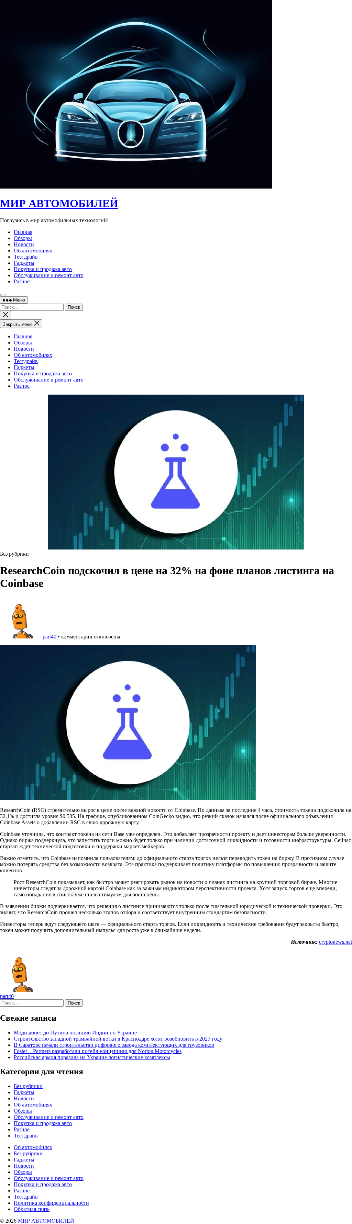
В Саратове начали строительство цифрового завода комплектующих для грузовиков (114, 1045)
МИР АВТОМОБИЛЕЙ (59, 203)
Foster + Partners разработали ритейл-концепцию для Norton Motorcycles (98, 1051)
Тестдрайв (26, 361)
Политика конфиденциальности (51, 1203)
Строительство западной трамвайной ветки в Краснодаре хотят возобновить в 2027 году (118, 1039)
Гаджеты (24, 367)
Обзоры (23, 342)
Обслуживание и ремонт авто (49, 380)
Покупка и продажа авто (43, 373)
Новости (24, 349)
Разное (22, 386)
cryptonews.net (335, 942)
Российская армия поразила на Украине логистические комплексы (92, 1057)
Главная (23, 336)
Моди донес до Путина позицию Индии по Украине (75, 1032)
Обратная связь (32, 1209)
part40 (49, 636)
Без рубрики (28, 1086)
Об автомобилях (33, 355)
